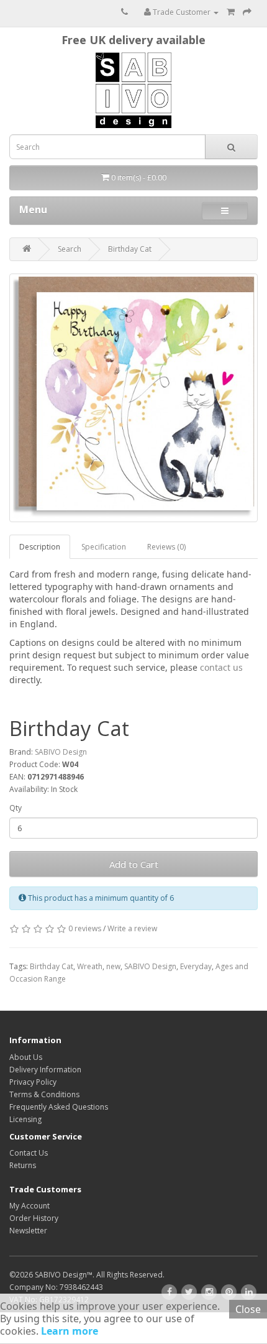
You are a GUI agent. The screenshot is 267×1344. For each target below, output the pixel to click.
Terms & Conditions (44, 1094)
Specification (103, 546)
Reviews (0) (166, 546)
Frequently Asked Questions (58, 1107)
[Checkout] (247, 12)
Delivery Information (45, 1069)
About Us (25, 1057)
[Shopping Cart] (231, 12)
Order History (33, 1218)
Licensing (25, 1119)
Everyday (196, 966)
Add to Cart (133, 864)
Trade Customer (181, 12)
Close (248, 1309)
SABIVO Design (61, 752)
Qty (15, 808)
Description (39, 546)
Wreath (89, 966)
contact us (221, 667)
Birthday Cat (130, 249)
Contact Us (28, 1153)
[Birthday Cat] (133, 398)
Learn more (68, 1331)
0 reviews (84, 928)
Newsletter (28, 1230)
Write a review (132, 928)
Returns (22, 1165)
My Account (29, 1205)
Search (69, 249)
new (113, 966)
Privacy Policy (33, 1082)
